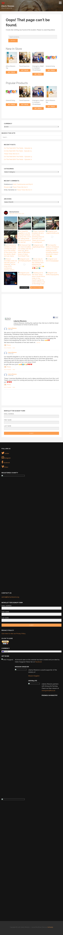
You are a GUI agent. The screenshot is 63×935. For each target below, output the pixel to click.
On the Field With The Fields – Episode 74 (18, 151)
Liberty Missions (7, 6)
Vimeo (6, 467)
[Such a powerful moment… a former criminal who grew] (10, 250)
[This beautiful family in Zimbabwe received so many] (52, 250)
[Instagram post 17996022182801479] (52, 236)
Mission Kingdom (33, 676)
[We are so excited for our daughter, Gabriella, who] (10, 278)
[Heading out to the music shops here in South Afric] (38, 278)
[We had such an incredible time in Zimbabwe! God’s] (52, 223)
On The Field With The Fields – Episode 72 (18, 159)
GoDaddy (50, 927)
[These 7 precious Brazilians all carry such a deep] (38, 236)
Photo (9, 345)
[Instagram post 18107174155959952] (52, 264)
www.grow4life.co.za (48, 690)
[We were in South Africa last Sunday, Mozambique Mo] (10, 236)
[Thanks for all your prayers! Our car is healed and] (24, 223)
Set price (11, 72)
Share (14, 347)
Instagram (7, 458)
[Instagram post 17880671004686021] (10, 223)
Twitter (6, 453)
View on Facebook (7, 347)
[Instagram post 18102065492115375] (24, 278)
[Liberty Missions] (8, 318)
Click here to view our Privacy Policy (14, 633)
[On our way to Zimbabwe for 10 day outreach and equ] (38, 264)
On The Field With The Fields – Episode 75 (18, 148)
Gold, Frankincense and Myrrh (23, 184)
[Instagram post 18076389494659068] (24, 264)
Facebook (6, 462)
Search (13, 40)
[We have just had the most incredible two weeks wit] (24, 250)
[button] (61, 3)
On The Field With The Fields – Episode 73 (18, 156)
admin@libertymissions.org (10, 597)
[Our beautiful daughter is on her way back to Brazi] (24, 236)
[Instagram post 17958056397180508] (38, 250)
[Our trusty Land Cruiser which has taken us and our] (38, 223)
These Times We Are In (11, 154)
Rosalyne (7, 187)
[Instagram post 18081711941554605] (52, 278)
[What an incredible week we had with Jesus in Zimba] (10, 264)
